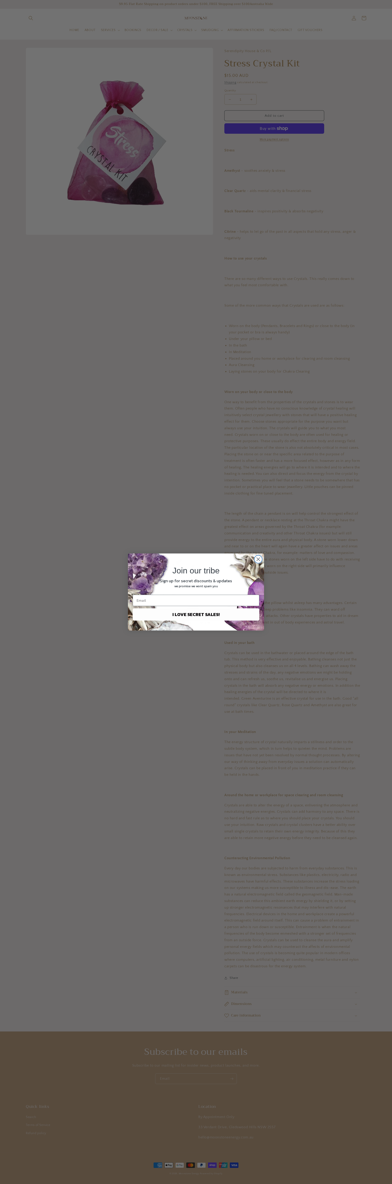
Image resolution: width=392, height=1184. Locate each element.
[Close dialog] (258, 559)
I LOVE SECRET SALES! (196, 614)
